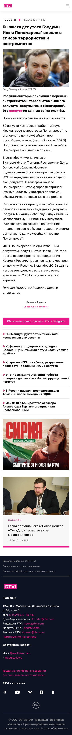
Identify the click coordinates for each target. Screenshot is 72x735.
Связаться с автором (36, 307)
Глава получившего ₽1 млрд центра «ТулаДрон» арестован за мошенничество (35, 530)
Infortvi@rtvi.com (43, 619)
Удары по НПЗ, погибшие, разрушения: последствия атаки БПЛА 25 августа (33, 364)
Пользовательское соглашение (21, 566)
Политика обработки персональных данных (29, 571)
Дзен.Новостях (20, 653)
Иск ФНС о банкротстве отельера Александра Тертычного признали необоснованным (29, 406)
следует (16, 111)
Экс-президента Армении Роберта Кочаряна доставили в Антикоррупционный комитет (36, 378)
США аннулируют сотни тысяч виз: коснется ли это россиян (30, 335)
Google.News (13, 657)
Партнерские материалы (20, 636)
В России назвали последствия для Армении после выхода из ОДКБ (31, 392)
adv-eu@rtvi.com (33, 632)
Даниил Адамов (36, 302)
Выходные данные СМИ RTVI (19, 561)
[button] (68, 6)
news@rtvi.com (34, 623)
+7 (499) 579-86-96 (21, 614)
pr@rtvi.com (31, 628)
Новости (9, 20)
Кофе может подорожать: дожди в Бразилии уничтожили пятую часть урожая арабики (35, 350)
